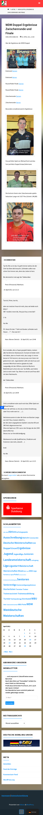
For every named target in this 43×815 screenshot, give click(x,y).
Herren (14, 77)
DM (34, 543)
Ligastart (14, 566)
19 (9, 643)
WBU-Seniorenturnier (10, 605)
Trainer (25, 589)
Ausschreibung (12, 537)
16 (30, 640)
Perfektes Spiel (8, 575)
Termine (19, 589)
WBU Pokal (22, 604)
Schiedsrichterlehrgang (10, 580)
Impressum (6, 796)
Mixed (20, 571)
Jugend (8, 554)
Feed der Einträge (10, 769)
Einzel (14, 548)
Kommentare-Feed (10, 774)
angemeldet (12, 475)
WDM (30, 604)
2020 (7, 532)
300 (4, 532)
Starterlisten (9, 589)
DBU (36, 538)
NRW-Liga (33, 571)
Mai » (11, 652)
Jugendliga (18, 554)
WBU (34, 598)
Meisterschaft (26, 566)
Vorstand (26, 598)
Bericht (25, 537)
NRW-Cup (26, 571)
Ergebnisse (23, 548)
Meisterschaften (10, 571)
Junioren (29, 554)
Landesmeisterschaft (17, 560)
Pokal (16, 574)
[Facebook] (2, 407)
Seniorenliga (9, 584)
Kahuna (22, 805)
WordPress (30, 805)
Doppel (7, 548)
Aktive (13, 9)
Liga (5, 566)
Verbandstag (16, 599)
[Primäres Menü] (39, 3)
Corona (32, 538)
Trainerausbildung (26, 593)
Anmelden (7, 764)
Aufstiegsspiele (22, 532)
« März (5, 652)
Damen (14, 71)
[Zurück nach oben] (21, 811)
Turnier (7, 598)
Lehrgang (34, 560)
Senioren (23, 579)
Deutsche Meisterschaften (18, 542)
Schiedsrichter (22, 574)
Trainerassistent (10, 593)
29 (25, 646)
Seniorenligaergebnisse (26, 585)
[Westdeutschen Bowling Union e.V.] (4, 3)
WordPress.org (9, 780)
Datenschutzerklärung (19, 796)
